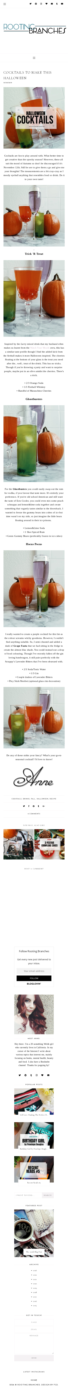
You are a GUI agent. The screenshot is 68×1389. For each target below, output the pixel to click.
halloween (43, 799)
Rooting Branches (29, 1385)
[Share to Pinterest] (34, 806)
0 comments (34, 814)
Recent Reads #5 (34, 1183)
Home (34, 1380)
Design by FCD (49, 1385)
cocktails (17, 799)
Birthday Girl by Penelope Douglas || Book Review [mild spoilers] (35, 1149)
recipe (53, 799)
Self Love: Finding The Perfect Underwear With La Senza (35, 1115)
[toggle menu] (4, 4)
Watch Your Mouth (39, 347)
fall (33, 799)
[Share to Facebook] (29, 806)
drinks (26, 799)
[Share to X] (24, 806)
